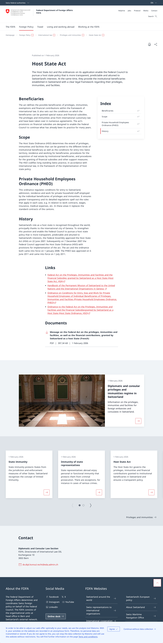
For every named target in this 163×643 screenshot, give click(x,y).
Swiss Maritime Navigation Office (135, 616)
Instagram (54, 601)
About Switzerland (135, 607)
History (105, 131)
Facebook (54, 596)
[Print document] (149, 44)
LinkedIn (53, 607)
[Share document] (155, 44)
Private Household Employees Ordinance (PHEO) (115, 124)
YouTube (69, 601)
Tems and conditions (88, 636)
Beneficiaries (107, 110)
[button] (10, 27)
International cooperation (99, 620)
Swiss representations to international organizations (99, 610)
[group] (29, 474)
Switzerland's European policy (138, 598)
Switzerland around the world (98, 598)
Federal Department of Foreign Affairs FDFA (54, 11)
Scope (104, 116)
